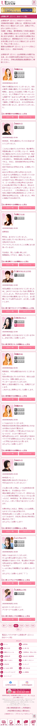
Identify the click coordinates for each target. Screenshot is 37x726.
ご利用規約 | (26, 708)
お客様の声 (7, 656)
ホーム (6, 644)
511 (10, 626)
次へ (18, 629)
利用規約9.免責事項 (23, 59)
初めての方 (7, 648)
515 (32, 626)
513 (21, 626)
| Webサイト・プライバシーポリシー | (18, 714)
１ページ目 (28, 46)
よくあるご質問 (8, 668)
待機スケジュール (9, 652)
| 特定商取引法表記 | (14, 711)
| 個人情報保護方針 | (13, 708)
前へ (4, 626)
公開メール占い (8, 660)
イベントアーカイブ (9, 672)
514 (27, 626)
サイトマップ (7, 676)
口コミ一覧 (10, 117)
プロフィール (27, 117)
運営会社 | (26, 711)
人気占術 (6, 664)
